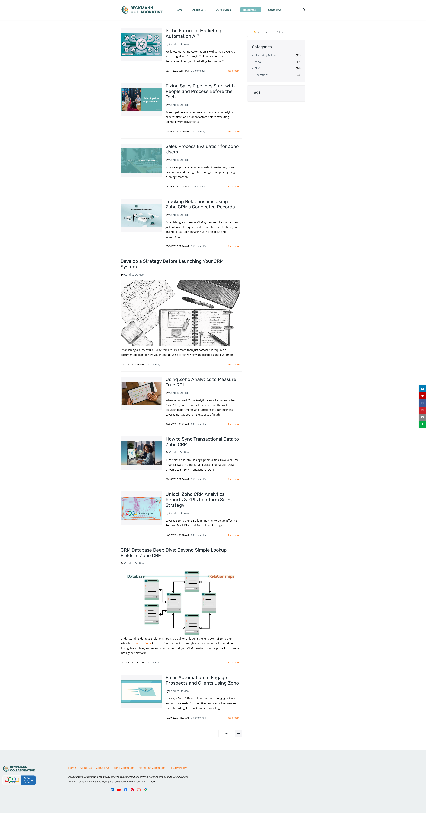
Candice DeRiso (179, 44)
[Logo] (142, 9)
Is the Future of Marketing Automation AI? (193, 33)
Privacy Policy (178, 768)
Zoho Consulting (124, 768)
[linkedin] (422, 388)
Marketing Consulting (152, 768)
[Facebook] (125, 789)
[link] (18, 767)
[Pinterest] (132, 789)
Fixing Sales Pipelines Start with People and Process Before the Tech (200, 91)
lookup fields (143, 643)
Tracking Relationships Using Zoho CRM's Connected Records (200, 204)
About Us (86, 768)
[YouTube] (118, 789)
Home (72, 768)
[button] (302, 9)
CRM (257, 68)
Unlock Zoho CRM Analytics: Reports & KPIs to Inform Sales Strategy (199, 499)
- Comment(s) (197, 70)
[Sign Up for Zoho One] (19, 778)
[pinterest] (422, 410)
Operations (261, 75)
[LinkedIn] (112, 789)
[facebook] (422, 402)
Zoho (257, 62)
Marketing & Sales (265, 55)
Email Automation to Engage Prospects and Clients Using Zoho (202, 680)
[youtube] (422, 395)
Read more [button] (233, 70)
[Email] (138, 789)
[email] (422, 417)
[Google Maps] (145, 789)
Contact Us (103, 768)
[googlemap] (422, 424)
